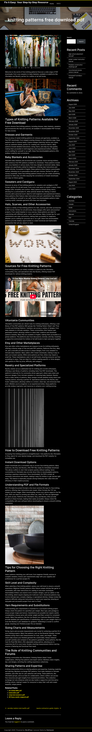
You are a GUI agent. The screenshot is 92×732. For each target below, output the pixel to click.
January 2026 (73, 124)
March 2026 (72, 118)
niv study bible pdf (15, 690)
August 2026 (73, 104)
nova (22, 67)
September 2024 (74, 179)
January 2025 (73, 165)
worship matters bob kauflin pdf (18, 708)
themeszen (50, 730)
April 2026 (72, 114)
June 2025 (72, 148)
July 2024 (72, 185)
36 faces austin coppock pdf (19, 697)
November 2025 (74, 131)
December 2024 (74, 168)
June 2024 (72, 189)
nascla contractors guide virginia (47, 708)
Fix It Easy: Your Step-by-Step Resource (26, 2)
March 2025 (72, 158)
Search (69, 37)
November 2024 (74, 172)
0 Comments (36, 67)
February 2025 (73, 162)
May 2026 (72, 111)
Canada (71, 204)
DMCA (58, 3)
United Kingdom (74, 224)
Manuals (71, 214)
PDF (28, 67)
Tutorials (71, 221)
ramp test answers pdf (17, 695)
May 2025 (72, 152)
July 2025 (72, 145)
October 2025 (73, 135)
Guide (70, 207)
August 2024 (73, 182)
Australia (71, 201)
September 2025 (74, 138)
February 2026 (73, 121)
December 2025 (74, 128)
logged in (17, 722)
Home (52, 4)
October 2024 (73, 175)
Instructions (72, 211)
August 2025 (73, 141)
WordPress (28, 730)
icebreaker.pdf (14, 693)
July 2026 (72, 108)
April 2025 (72, 155)
